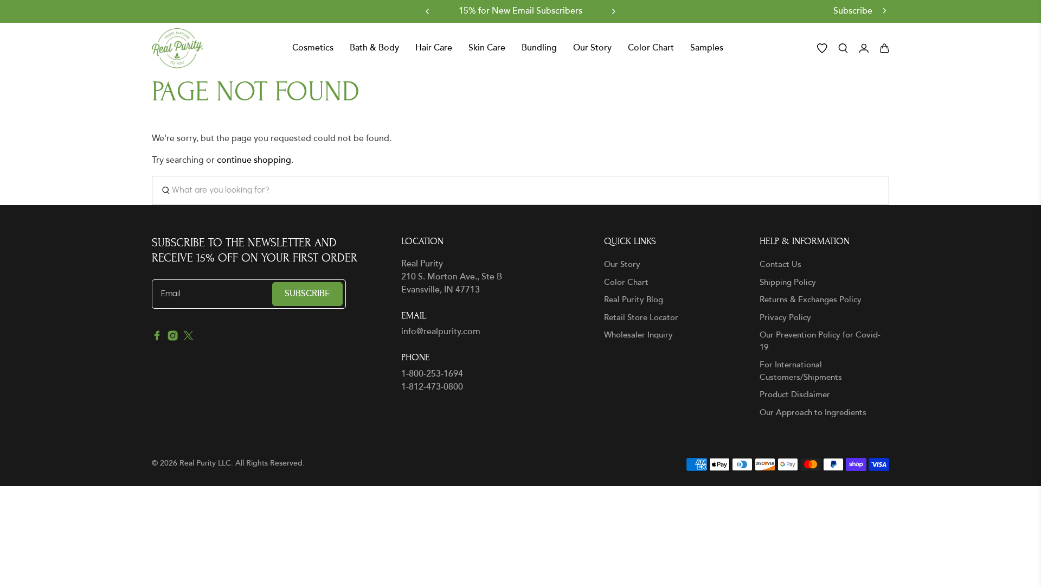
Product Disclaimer (795, 394)
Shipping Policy (788, 282)
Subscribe (854, 11)
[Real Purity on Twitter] (188, 338)
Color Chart (626, 282)
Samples (706, 48)
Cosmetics (312, 48)
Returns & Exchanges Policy (811, 300)
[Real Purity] (177, 48)
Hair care (433, 48)
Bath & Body (374, 48)
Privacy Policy (785, 317)
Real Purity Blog (633, 300)
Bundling (539, 48)
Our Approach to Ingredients (813, 412)
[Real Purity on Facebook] (157, 338)
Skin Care (486, 48)
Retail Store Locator (641, 317)
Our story (592, 48)
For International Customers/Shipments (801, 371)
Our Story (622, 264)
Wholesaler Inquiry (638, 335)
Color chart (651, 48)
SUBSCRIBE (307, 294)
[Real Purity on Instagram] (173, 338)
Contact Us (780, 264)
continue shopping (254, 160)
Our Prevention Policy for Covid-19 (820, 341)
